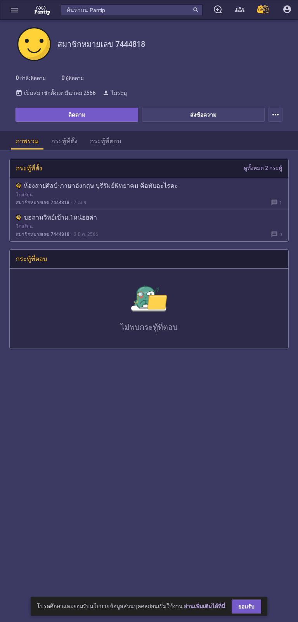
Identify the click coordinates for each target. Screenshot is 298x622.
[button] (14, 9)
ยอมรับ (246, 606)
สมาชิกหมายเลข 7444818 (42, 202)
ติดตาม (76, 115)
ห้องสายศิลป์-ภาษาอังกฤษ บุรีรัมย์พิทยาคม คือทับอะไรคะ (101, 185)
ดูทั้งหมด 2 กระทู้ (263, 168)
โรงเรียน (24, 195)
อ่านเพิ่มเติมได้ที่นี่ (204, 606)
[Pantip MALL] (263, 9)
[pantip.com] (42, 9)
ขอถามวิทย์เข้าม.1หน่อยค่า (60, 217)
